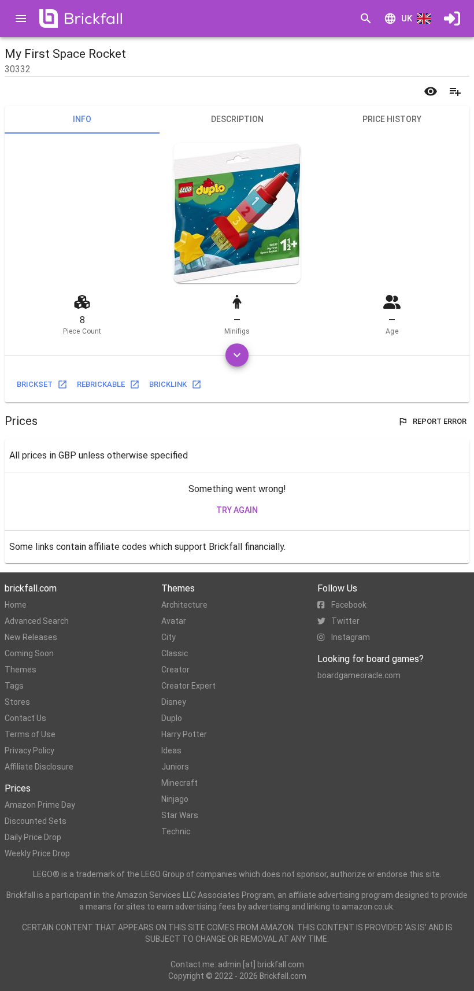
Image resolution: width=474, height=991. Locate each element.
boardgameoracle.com (359, 675)
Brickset (35, 384)
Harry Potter (184, 734)
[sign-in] (452, 18)
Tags (14, 685)
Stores (17, 702)
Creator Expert (188, 685)
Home (16, 604)
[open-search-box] (366, 18)
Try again (237, 510)
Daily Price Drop (33, 837)
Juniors (175, 766)
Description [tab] (237, 119)
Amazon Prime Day (40, 804)
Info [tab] (82, 119)
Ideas (171, 750)
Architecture (184, 604)
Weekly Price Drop (37, 853)
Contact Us (25, 718)
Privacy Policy (29, 750)
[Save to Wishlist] (455, 91)
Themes (20, 669)
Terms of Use (30, 734)
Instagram (350, 637)
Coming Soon (29, 653)
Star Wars (179, 815)
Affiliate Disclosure (39, 766)
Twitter (345, 621)
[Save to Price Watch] (430, 91)
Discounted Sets (35, 821)
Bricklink (168, 384)
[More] (237, 355)
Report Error (439, 421)
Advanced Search (37, 621)
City (168, 637)
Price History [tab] (391, 119)
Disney (173, 702)
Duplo (171, 718)
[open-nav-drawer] (21, 18)
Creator (175, 669)
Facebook (348, 604)
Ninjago (174, 799)
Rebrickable (101, 384)
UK (406, 18)
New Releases (31, 637)
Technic (175, 831)
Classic (174, 653)
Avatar (173, 621)
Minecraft (179, 782)
